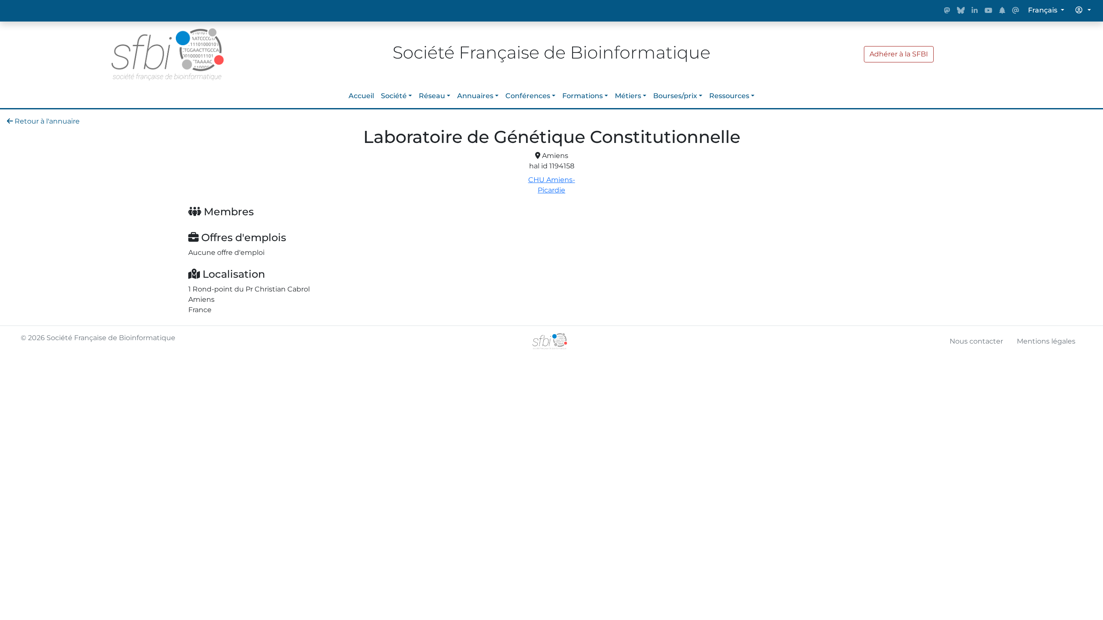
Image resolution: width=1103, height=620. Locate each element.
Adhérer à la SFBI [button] (898, 54)
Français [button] (1043, 10)
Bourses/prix (675, 96)
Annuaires (475, 96)
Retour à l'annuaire (46, 121)
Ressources (729, 96)
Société (394, 96)
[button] (1083, 10)
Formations (582, 96)
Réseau (432, 96)
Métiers (628, 96)
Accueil (361, 96)
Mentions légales (1046, 341)
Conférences (527, 96)
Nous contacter (976, 341)
